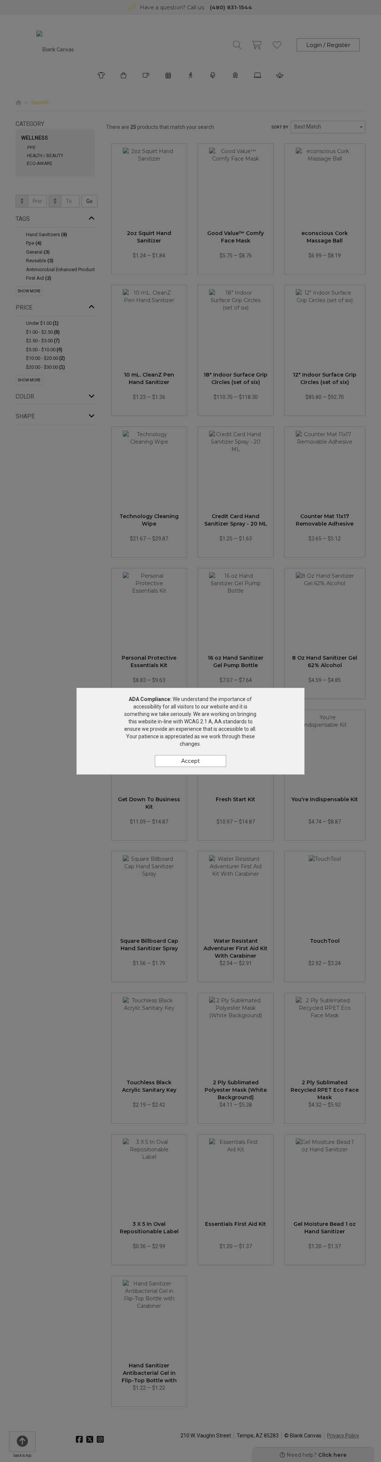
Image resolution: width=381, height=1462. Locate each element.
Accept (190, 761)
